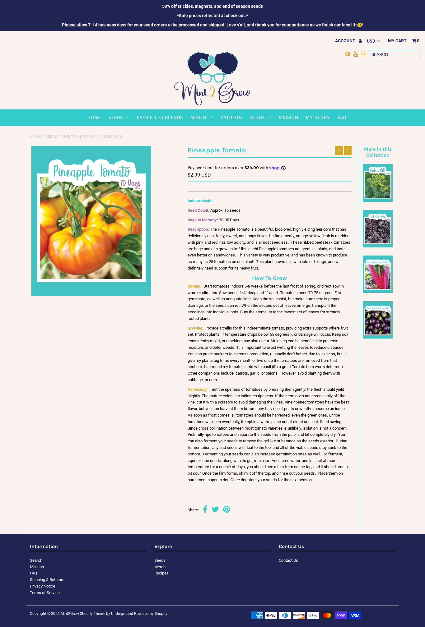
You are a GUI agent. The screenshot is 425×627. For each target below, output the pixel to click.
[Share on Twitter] (215, 510)
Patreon (231, 117)
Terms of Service (45, 592)
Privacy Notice (42, 586)
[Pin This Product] (226, 510)
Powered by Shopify (150, 613)
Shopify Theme (92, 613)
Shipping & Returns (46, 579)
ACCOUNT (345, 40)
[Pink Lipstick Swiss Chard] (378, 291)
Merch (198, 117)
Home (94, 117)
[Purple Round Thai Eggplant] (378, 337)
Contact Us (288, 560)
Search (36, 560)
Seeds (116, 117)
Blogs (257, 117)
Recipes (161, 573)
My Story (318, 117)
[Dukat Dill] (378, 200)
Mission (288, 117)
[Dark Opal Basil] (378, 246)
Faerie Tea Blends (160, 117)
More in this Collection (378, 152)
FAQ (342, 117)
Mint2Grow (70, 613)
